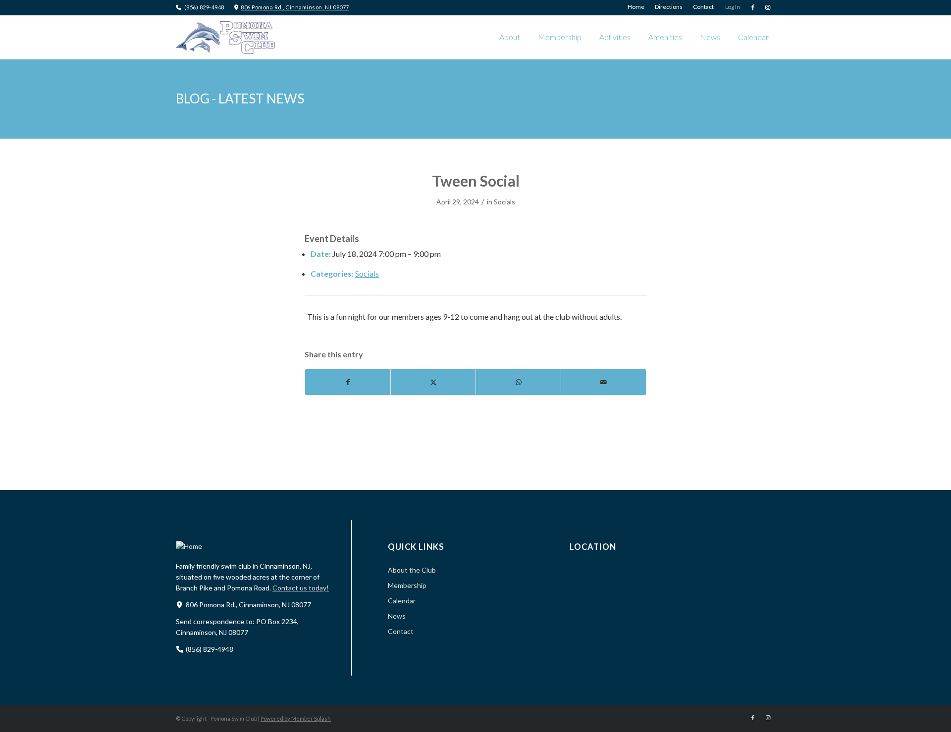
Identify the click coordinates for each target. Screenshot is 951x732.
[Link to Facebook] (752, 7)
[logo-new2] (225, 37)
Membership (407, 585)
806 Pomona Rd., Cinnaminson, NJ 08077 (295, 7)
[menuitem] (636, 6)
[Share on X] (433, 382)
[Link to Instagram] (767, 7)
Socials (504, 201)
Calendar (402, 600)
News (397, 616)
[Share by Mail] (603, 382)
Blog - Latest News (240, 98)
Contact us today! (300, 588)
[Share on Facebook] (347, 382)
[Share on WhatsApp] (518, 382)
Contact (401, 631)
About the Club (412, 570)
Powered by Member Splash (296, 718)
